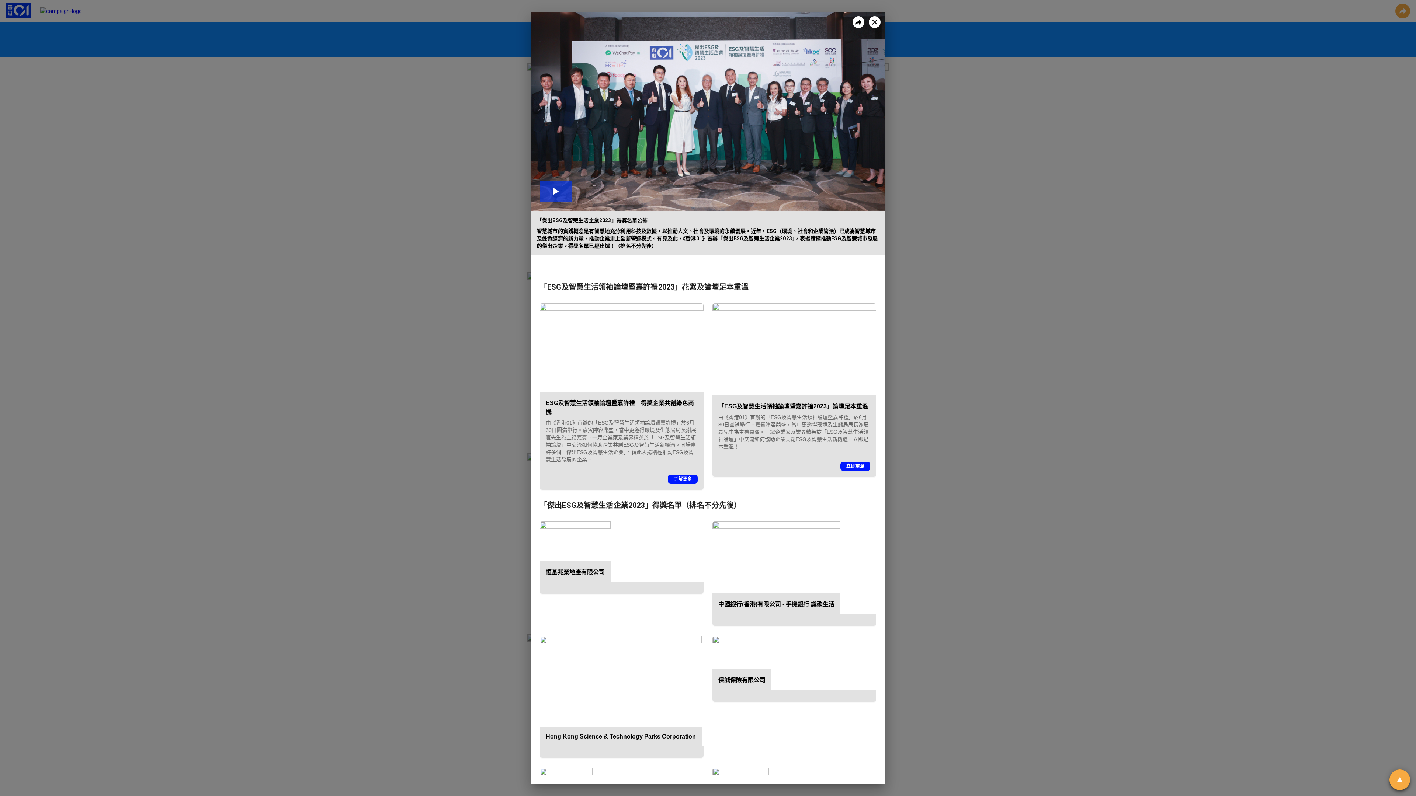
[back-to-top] (1399, 779)
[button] (708, 111)
